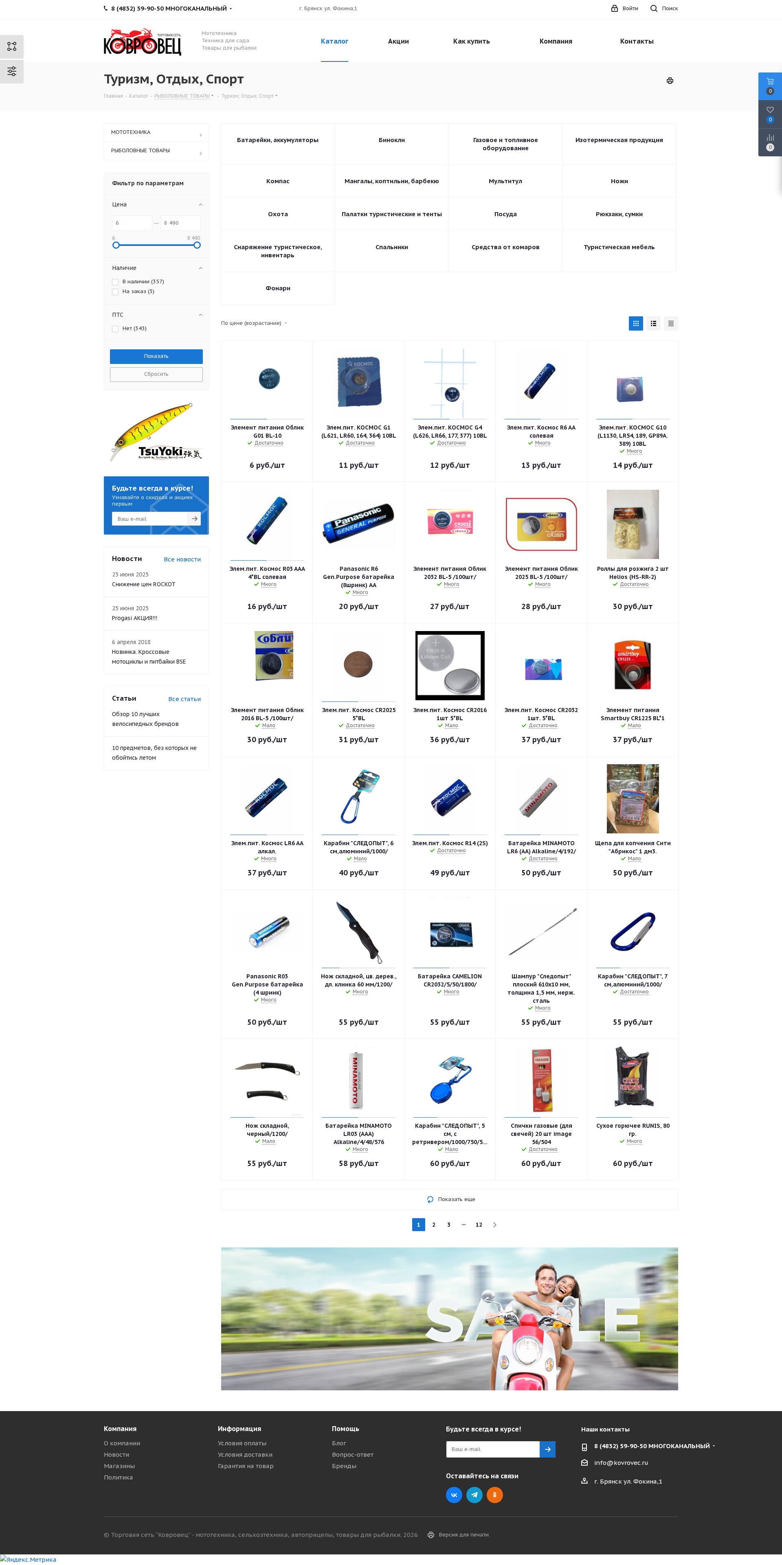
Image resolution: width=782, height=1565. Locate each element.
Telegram (474, 1495)
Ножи (619, 181)
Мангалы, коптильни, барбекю (392, 181)
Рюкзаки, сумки (619, 214)
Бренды (344, 1466)
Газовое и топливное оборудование (505, 144)
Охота (278, 214)
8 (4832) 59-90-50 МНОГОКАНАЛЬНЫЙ (652, 1446)
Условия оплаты (242, 1443)
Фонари (278, 288)
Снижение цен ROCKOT (144, 584)
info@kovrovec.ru (621, 1462)
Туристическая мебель (619, 247)
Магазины (119, 1466)
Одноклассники (495, 1495)
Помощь (345, 1429)
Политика (118, 1477)
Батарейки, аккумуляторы (278, 140)
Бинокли (392, 140)
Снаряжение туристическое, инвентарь (278, 251)
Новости (116, 1454)
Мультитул (505, 181)
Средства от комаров (506, 247)
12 (479, 1224)
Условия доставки (245, 1454)
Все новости (182, 559)
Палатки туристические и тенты (392, 214)
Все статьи (184, 699)
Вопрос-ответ (352, 1454)
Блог (339, 1443)
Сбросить (156, 373)
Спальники (392, 247)
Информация (239, 1429)
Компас (278, 181)
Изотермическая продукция (619, 140)
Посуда (505, 214)
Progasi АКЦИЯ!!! (134, 618)
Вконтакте (454, 1495)
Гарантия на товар (246, 1466)
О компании (122, 1443)
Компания (120, 1429)
